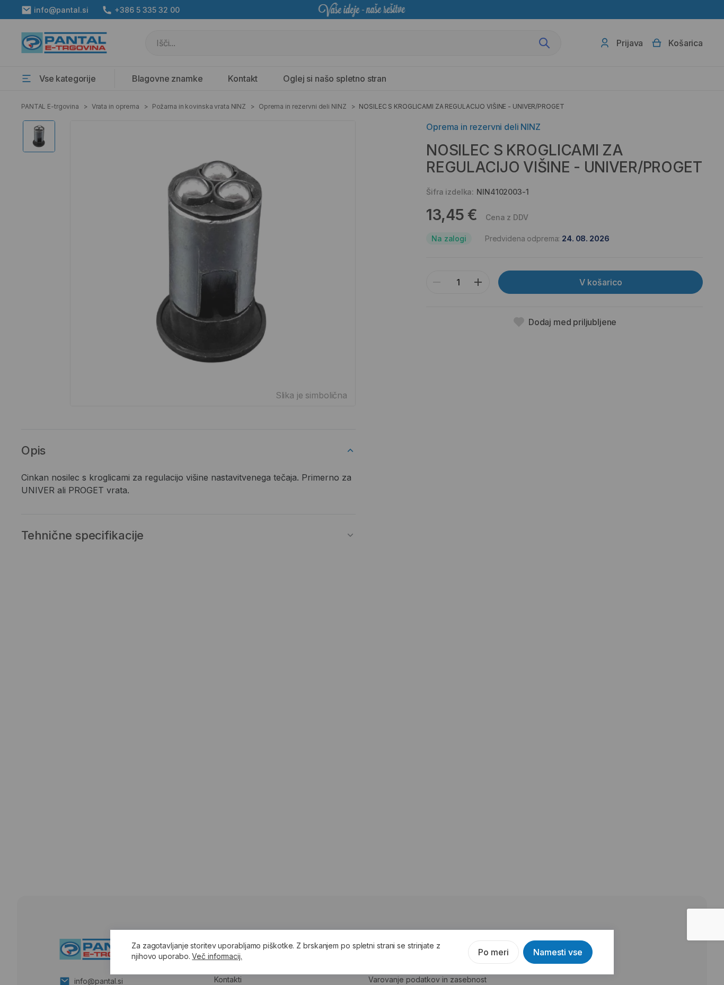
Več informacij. (217, 956)
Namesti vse (557, 952)
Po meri (493, 952)
